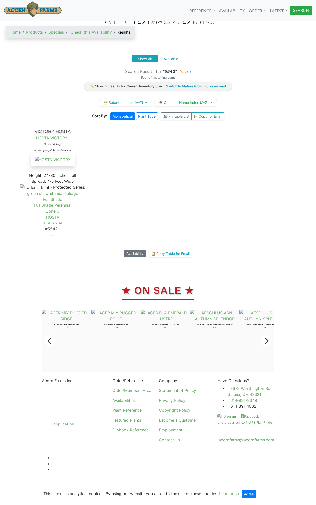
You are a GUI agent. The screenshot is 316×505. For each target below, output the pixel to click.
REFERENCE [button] (200, 10)
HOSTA (52, 217)
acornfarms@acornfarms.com (246, 439)
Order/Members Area (131, 390)
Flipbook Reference (130, 429)
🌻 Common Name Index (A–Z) (184, 103)
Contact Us (169, 439)
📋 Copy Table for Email (170, 253)
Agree (249, 494)
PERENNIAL (52, 223)
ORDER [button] (256, 10)
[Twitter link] (53, 457)
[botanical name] (53, 162)
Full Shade (52, 199)
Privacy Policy (172, 400)
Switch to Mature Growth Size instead (196, 86)
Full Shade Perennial (52, 205)
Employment (170, 429)
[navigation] (70, 34)
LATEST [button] (277, 10)
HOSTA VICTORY (52, 137)
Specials (56, 32)
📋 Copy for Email (208, 116)
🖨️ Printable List (176, 116)
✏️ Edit (185, 72)
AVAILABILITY (232, 10)
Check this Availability (91, 32)
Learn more (229, 493)
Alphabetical (123, 116)
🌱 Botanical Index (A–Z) (123, 103)
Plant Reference (127, 410)
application (63, 424)
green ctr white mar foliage (52, 193)
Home (15, 32)
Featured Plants (126, 420)
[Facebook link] (53, 463)
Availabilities (124, 400)
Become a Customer (178, 420)
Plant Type (147, 116)
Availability (134, 253)
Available (171, 59)
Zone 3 (52, 211)
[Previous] (49, 340)
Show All (145, 59)
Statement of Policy (177, 390)
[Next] (266, 340)
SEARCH (301, 10)
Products (34, 32)
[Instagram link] (53, 469)
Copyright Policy (174, 410)
